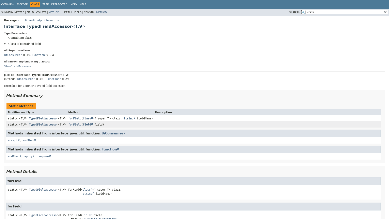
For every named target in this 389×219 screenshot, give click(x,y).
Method (54, 12)
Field (87, 124)
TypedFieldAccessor (43, 118)
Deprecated (59, 4)
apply (28, 156)
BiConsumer (12, 55)
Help (83, 4)
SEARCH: (294, 12)
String (128, 118)
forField (74, 118)
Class (87, 118)
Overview (7, 4)
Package (22, 4)
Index (73, 4)
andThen (28, 140)
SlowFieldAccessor (18, 66)
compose (43, 156)
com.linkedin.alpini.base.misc (39, 20)
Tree (46, 4)
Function (38, 55)
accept (13, 140)
